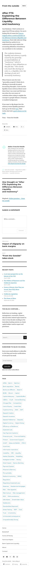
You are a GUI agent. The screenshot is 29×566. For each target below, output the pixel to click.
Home (4, 528)
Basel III (19, 390)
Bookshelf (5, 532)
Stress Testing (7, 509)
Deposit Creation (8, 413)
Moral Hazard (7, 463)
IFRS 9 (24, 443)
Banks (17, 386)
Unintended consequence (11, 516)
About (4, 547)
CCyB (11, 400)
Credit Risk (17, 406)
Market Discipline (8, 456)
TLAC (20, 509)
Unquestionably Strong (10, 519)
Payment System (8, 466)
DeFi (21, 409)
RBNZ (19, 476)
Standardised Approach (10, 506)
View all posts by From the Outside (16, 163)
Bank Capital (5, 171)
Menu (24, 5)
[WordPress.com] (17, 556)
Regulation (6, 479)
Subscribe (7, 366)
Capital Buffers (21, 396)
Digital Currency (8, 423)
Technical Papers (7, 539)
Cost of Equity (7, 406)
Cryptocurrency (8, 409)
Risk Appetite (11, 489)
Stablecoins (6, 503)
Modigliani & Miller (9, 459)
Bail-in (10, 383)
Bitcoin (10, 393)
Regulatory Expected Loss (11, 483)
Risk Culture (7, 493)
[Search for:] (12, 337)
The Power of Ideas (10, 298)
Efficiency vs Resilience (10, 426)
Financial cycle (7, 436)
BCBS (5, 393)
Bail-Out (17, 383)
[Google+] (10, 556)
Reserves (6, 486)
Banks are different (9, 390)
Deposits (20, 419)
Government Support (17, 439)
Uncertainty (12, 513)
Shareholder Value (18, 499)
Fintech (5, 439)
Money (18, 459)
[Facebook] (7, 556)
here (17, 109)
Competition (17, 403)
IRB (12, 453)
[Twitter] (3, 556)
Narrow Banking (18, 463)
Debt (16, 409)
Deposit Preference (9, 419)
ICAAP (5, 443)
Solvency (17, 173)
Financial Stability (19, 436)
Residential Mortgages (18, 486)
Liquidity (12, 173)
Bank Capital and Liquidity (10, 543)
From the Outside (9, 169)
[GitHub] (13, 556)
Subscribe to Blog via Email (14, 347)
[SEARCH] (25, 337)
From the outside (10, 6)
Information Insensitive (10, 449)
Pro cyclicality (7, 473)
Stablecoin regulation (11, 294)
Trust (4, 513)
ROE (4, 496)
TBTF (15, 509)
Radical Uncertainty (9, 476)
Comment (21, 230)
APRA (5, 383)
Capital (17, 393)
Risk (4, 489)
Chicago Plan (7, 403)
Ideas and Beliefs (14, 443)
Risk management (19, 493)
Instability (6, 453)
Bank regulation (8, 386)
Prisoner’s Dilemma (9, 469)
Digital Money (19, 423)
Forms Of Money (7, 536)
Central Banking (20, 400)
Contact (4, 551)
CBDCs (5, 400)
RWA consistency (13, 496)
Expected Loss (7, 429)
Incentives (6, 446)
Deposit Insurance (9, 416)
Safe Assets (6, 499)
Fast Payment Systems (10, 433)
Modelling (19, 456)
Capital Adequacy (8, 396)
